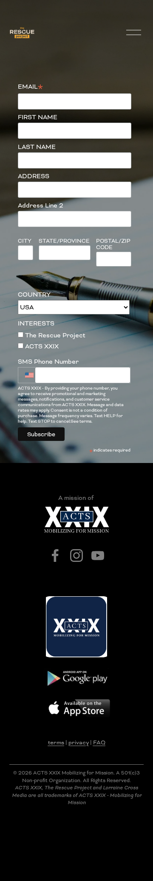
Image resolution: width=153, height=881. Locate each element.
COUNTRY (34, 294)
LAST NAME (37, 147)
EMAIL (30, 86)
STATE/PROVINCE (64, 241)
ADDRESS (33, 176)
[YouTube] (98, 555)
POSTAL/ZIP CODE (113, 244)
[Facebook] (55, 555)
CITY (24, 241)
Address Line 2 (40, 205)
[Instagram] (76, 555)
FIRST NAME (37, 117)
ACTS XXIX (41, 346)
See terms (81, 421)
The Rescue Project (54, 335)
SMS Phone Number (48, 361)
